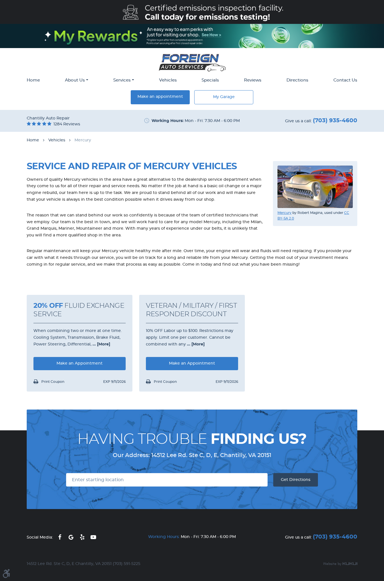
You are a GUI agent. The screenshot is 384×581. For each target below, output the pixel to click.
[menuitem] (33, 80)
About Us (75, 80)
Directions (297, 80)
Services (122, 80)
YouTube (93, 537)
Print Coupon (52, 381)
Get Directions (295, 480)
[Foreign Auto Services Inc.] (192, 62)
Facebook (59, 537)
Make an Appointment (80, 363)
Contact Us (345, 80)
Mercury (82, 140)
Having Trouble (192, 439)
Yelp (82, 537)
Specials (210, 80)
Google (70, 537)
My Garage (224, 97)
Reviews (252, 80)
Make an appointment (160, 97)
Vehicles (168, 80)
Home (33, 80)
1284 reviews (66, 124)
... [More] (100, 344)
